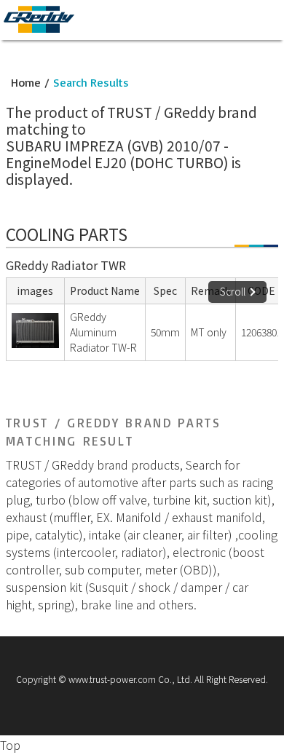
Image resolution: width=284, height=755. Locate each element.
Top (10, 745)
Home (26, 82)
